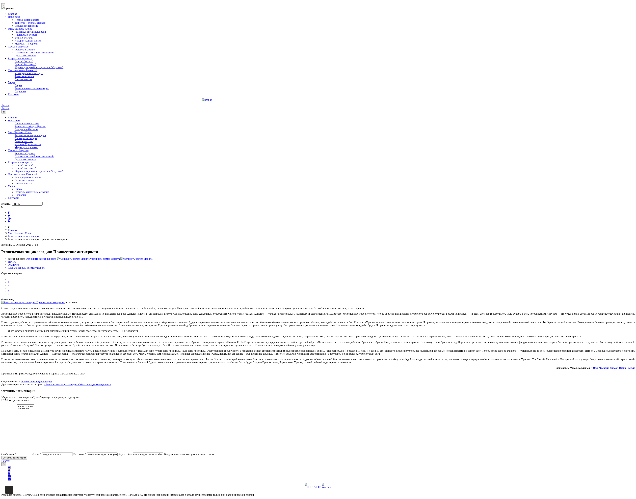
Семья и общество (18, 46)
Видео (18, 85)
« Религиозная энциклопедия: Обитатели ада (70, 384)
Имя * (38, 454)
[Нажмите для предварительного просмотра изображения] (33, 302)
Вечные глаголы (24, 37)
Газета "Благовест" (25, 64)
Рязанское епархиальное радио (32, 88)
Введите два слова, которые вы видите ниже (189, 454)
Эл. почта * (79, 454)
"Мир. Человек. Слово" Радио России (612, 368)
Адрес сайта (125, 454)
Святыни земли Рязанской (22, 70)
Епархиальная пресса (20, 58)
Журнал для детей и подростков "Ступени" (39, 67)
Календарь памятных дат (29, 73)
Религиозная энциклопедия (30, 31)
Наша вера (14, 16)
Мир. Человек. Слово (20, 28)
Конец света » (103, 384)
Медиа (11, 82)
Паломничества (23, 79)
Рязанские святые (24, 76)
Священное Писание (26, 25)
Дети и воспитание (25, 55)
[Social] (8, 212)
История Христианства (28, 40)
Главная (12, 13)
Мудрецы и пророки (26, 43)
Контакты (13, 94)
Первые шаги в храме (27, 19)
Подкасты (20, 91)
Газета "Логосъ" (24, 61)
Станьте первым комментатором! (26, 267)
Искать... (6, 203)
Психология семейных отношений (34, 52)
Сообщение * (8, 454)
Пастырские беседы (26, 34)
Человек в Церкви (25, 49)
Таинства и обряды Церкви (30, 22)
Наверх (5, 460)
